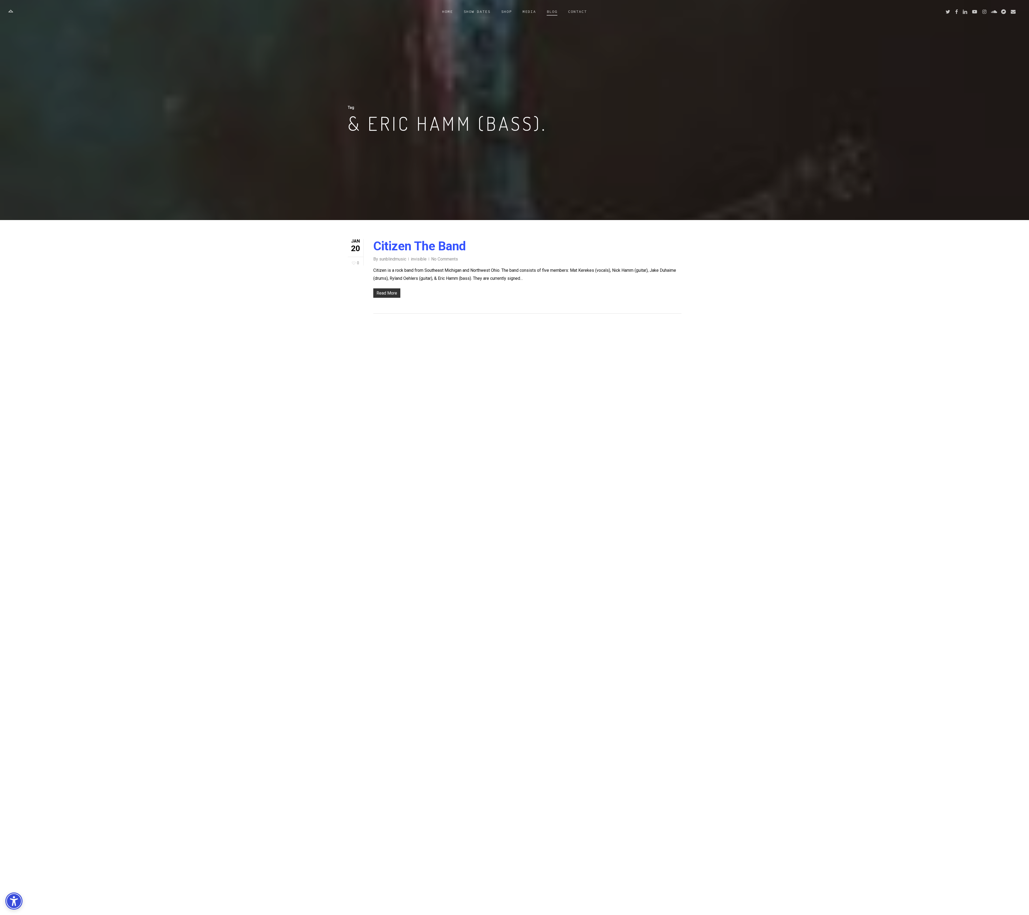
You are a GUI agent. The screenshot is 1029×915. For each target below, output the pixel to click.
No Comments (444, 259)
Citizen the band (419, 246)
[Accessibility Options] (14, 901)
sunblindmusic (392, 259)
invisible (419, 259)
